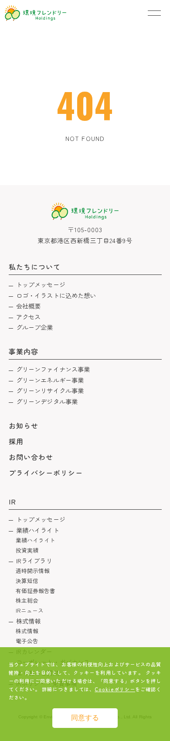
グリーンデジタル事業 (47, 401)
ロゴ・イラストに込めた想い (56, 295)
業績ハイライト (37, 530)
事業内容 (23, 351)
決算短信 (27, 580)
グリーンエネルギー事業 (50, 379)
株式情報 (28, 620)
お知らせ (23, 425)
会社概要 (28, 305)
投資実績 (27, 550)
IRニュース (30, 610)
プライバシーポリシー (46, 472)
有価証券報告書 (36, 591)
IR (12, 501)
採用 (16, 441)
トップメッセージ (40, 284)
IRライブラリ (34, 560)
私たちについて (35, 266)
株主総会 (27, 600)
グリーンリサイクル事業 (50, 390)
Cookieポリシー (115, 689)
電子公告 (27, 641)
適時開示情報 (33, 570)
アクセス (28, 316)
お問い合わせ (31, 457)
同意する (85, 717)
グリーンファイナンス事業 (53, 369)
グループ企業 (34, 327)
